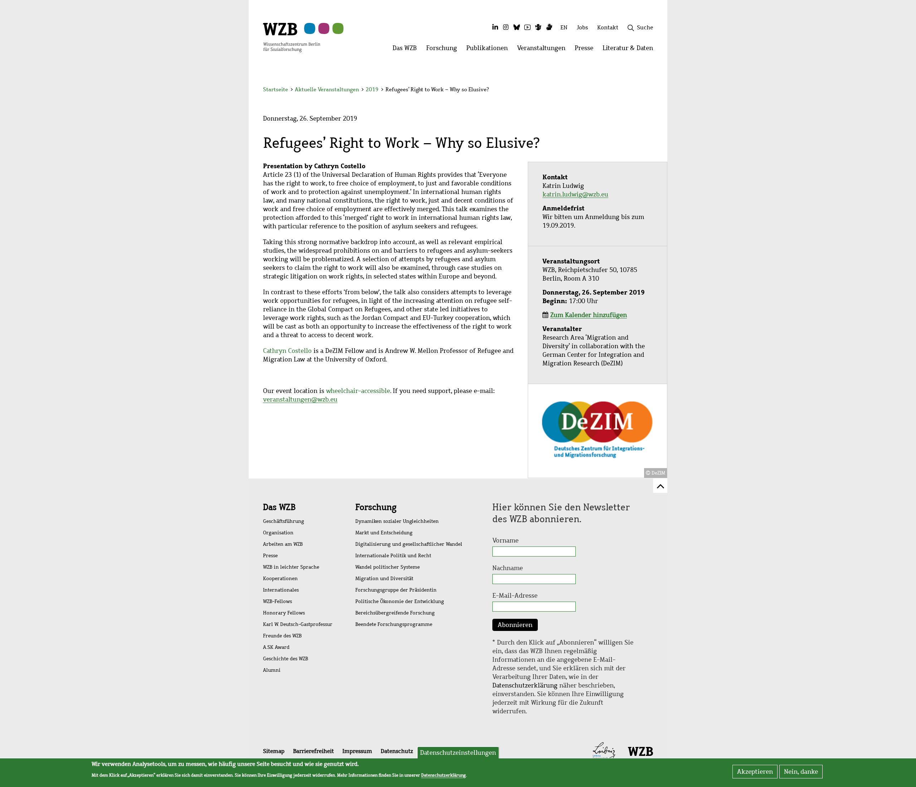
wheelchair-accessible (358, 391)
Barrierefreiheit (313, 751)
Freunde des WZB (282, 635)
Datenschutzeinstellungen (458, 752)
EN (563, 27)
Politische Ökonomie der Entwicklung (399, 601)
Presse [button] (586, 50)
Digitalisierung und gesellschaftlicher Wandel (408, 544)
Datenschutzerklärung (524, 685)
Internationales (281, 590)
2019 (372, 89)
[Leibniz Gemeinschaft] (604, 750)
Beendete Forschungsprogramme (393, 624)
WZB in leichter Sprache (291, 567)
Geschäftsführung (283, 521)
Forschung (375, 507)
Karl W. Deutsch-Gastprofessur (297, 624)
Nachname (507, 568)
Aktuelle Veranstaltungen (327, 89)
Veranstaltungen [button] (543, 50)
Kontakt (607, 27)
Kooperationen (280, 578)
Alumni (272, 670)
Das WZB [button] (407, 50)
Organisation (278, 532)
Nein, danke (801, 771)
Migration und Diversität (384, 578)
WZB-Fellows (277, 601)
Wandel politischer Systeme (387, 567)
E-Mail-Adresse (514, 595)
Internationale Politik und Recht (393, 555)
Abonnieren (515, 625)
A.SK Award (276, 647)
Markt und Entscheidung (384, 532)
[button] (654, 90)
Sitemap (273, 751)
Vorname (505, 540)
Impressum (357, 751)
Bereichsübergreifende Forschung (395, 612)
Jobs (582, 27)
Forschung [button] (444, 50)
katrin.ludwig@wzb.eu (575, 194)
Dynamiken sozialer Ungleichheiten (397, 521)
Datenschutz (397, 751)
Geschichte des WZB (285, 658)
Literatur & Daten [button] (630, 50)
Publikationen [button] (489, 50)
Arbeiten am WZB (283, 544)
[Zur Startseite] (291, 37)
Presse (270, 555)
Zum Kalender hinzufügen (588, 315)
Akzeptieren (755, 771)
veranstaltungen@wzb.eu (300, 399)
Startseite (275, 89)
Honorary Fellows (284, 612)
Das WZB (279, 507)
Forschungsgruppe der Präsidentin (396, 590)
